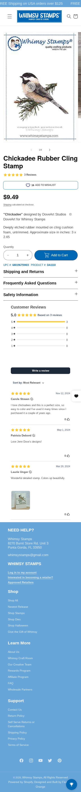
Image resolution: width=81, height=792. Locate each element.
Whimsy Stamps (32, 777)
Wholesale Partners (20, 689)
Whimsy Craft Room (20, 658)
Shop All (13, 600)
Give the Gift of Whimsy (22, 631)
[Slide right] (49, 149)
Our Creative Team (19, 664)
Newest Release (18, 606)
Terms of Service (18, 744)
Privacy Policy (16, 738)
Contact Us (15, 709)
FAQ (10, 683)
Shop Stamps (16, 613)
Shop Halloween (18, 625)
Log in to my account (22, 572)
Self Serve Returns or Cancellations (21, 724)
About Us (13, 651)
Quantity (8, 246)
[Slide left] (31, 149)
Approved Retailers (21, 582)
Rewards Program (19, 670)
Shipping (7, 204)
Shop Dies (14, 619)
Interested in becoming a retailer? (30, 577)
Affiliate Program (18, 676)
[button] (9, 16)
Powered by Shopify (20, 782)
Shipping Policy (17, 732)
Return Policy (16, 715)
